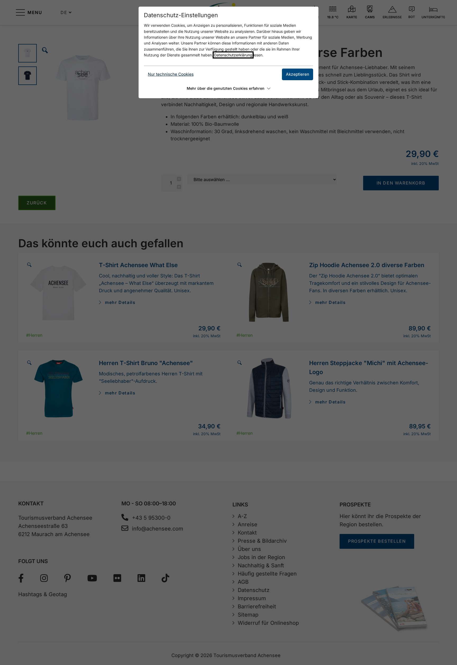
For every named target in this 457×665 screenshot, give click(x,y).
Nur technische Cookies (171, 74)
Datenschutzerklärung (233, 55)
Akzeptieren (297, 74)
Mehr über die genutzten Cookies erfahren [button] (225, 88)
